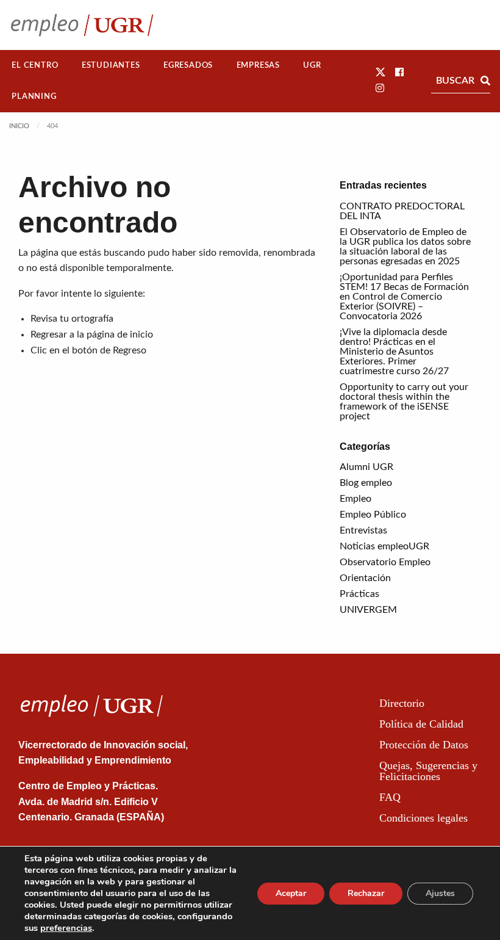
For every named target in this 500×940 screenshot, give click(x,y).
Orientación (365, 578)
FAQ (390, 797)
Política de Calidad (421, 724)
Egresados (188, 65)
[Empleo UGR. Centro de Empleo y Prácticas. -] (82, 24)
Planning (34, 96)
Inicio (19, 126)
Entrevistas (363, 530)
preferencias (66, 927)
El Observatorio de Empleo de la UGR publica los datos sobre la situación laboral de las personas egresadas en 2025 (405, 246)
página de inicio (120, 334)
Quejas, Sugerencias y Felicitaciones (428, 771)
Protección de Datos (423, 745)
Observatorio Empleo (385, 562)
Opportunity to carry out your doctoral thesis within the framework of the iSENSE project (404, 401)
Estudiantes (111, 65)
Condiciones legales (423, 818)
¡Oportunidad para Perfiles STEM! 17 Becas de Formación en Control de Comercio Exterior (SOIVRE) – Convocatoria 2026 (404, 296)
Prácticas (359, 594)
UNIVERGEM (368, 610)
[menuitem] (35, 65)
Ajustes (440, 893)
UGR (312, 65)
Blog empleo (366, 483)
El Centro (35, 65)
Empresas (258, 65)
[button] (380, 72)
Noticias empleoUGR (384, 546)
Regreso (129, 350)
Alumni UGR (366, 467)
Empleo (355, 499)
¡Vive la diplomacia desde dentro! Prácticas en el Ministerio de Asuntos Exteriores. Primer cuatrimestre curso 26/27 (394, 351)
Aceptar (291, 893)
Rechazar (366, 893)
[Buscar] (485, 80)
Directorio (401, 703)
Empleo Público (373, 514)
